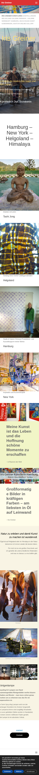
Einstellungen (31, 771)
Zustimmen (7, 771)
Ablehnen (19, 771)
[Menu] (36, 2)
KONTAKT (19, 730)
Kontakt (19, 735)
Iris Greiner (6, 3)
